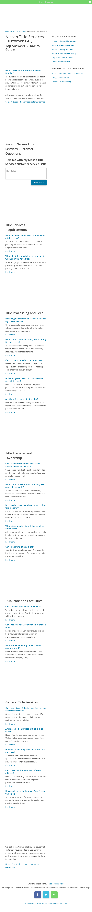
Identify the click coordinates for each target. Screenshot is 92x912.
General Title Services (61, 61)
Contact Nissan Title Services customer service (25, 102)
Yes (50, 884)
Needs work (59, 884)
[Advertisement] (26, 122)
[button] (90, 2)
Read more (10, 251)
